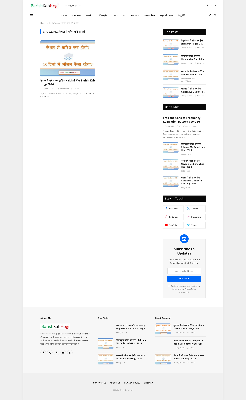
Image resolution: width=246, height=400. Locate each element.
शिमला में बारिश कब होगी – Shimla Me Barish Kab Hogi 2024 (189, 357)
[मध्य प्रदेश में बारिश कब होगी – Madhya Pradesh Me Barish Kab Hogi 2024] (171, 75)
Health (89, 15)
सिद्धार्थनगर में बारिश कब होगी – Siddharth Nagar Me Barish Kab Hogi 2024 (192, 42)
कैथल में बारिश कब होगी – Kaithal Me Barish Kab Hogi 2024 (67, 82)
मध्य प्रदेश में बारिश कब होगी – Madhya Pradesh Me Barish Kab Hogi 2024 (192, 73)
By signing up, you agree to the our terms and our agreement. (185, 289)
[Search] (210, 15)
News (115, 15)
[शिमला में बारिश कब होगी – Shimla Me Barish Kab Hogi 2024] (163, 359)
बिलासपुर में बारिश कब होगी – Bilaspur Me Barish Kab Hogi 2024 (193, 146)
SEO (124, 15)
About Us (115, 383)
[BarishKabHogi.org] (45, 5)
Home (64, 15)
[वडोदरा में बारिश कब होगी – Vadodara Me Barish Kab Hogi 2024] (171, 181)
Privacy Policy (190, 289)
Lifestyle (102, 15)
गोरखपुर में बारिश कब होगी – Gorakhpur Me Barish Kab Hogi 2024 (192, 90)
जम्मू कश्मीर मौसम (166, 15)
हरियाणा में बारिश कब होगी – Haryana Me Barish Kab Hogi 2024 (193, 57)
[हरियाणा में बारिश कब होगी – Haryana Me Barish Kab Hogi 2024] (171, 59)
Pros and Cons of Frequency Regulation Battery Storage (181, 119)
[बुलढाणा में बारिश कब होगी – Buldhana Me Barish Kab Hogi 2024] (163, 328)
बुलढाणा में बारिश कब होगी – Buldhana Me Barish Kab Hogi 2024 (189, 327)
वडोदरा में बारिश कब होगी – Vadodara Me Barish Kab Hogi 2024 (191, 180)
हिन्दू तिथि (181, 15)
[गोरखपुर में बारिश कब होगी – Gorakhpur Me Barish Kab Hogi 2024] (171, 92)
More (134, 15)
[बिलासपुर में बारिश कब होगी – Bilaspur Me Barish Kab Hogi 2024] (171, 147)
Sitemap (148, 383)
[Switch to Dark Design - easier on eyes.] (214, 15)
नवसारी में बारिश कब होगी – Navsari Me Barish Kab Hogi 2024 (192, 163)
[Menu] (31, 15)
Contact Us (99, 383)
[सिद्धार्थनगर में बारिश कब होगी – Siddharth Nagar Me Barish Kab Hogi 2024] (171, 44)
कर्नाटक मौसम (149, 15)
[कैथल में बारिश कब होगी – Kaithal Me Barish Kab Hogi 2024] (67, 58)
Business (76, 15)
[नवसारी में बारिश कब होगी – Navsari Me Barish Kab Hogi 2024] (171, 164)
